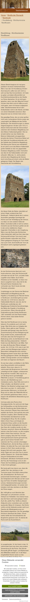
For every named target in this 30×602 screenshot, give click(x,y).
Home (3, 15)
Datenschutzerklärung (15, 599)
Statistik (23, 565)
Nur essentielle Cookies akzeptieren (15, 591)
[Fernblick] (15, 531)
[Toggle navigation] (3, 10)
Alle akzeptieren (15, 586)
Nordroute (7, 17)
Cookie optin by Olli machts (23, 601)
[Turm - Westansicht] (15, 186)
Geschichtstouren (22, 10)
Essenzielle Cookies (12, 565)
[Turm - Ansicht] (15, 60)
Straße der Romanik (15, 15)
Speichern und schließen (15, 596)
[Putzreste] (15, 258)
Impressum (5, 599)
